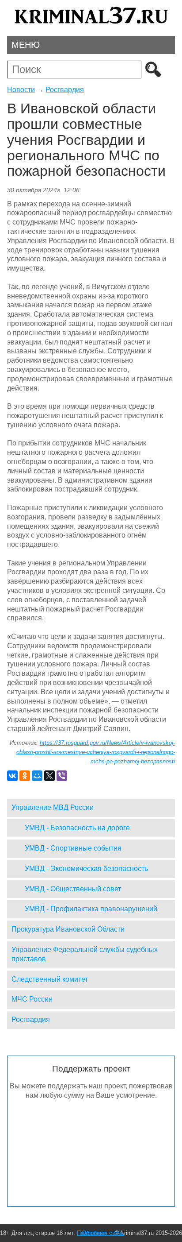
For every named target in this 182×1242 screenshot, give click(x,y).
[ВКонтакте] (12, 775)
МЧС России (32, 999)
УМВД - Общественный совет (73, 889)
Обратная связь (103, 1233)
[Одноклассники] (24, 775)
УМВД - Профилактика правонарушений (91, 909)
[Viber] (62, 775)
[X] (49, 775)
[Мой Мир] (37, 775)
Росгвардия (65, 89)
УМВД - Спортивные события (73, 848)
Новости (21, 89)
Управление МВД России (52, 807)
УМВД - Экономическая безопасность (86, 868)
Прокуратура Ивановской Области (68, 929)
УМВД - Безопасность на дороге (77, 828)
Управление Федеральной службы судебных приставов (84, 954)
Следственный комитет (49, 979)
